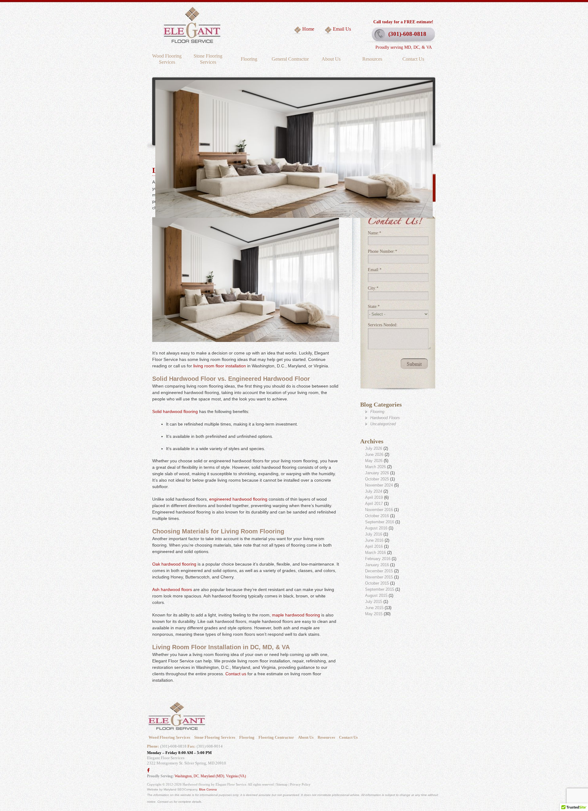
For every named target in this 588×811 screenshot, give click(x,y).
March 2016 (375, 552)
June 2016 (374, 540)
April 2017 (374, 503)
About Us (331, 59)
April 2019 (374, 497)
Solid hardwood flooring (175, 411)
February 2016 (377, 558)
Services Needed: (383, 325)
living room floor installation (219, 365)
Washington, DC (187, 776)
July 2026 (373, 448)
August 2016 (376, 528)
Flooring (249, 59)
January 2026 (377, 473)
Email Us (342, 29)
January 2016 (377, 565)
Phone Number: (382, 251)
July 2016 (373, 534)
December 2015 (379, 571)
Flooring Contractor (276, 737)
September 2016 (379, 522)
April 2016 (374, 546)
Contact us (235, 673)
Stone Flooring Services (208, 59)
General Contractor (290, 59)
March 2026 (375, 466)
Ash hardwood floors (172, 589)
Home (308, 29)
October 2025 (377, 479)
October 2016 (377, 516)
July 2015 (373, 601)
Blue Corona (208, 789)
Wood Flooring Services (167, 59)
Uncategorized (383, 424)
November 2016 (379, 509)
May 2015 (374, 614)
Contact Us (413, 59)
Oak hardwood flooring (174, 564)
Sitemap (282, 784)
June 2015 (374, 607)
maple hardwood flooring (296, 614)
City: (373, 288)
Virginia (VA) (236, 776)
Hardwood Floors (385, 417)
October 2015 (377, 583)
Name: (374, 233)
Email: (375, 269)
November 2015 (379, 577)
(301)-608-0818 (407, 34)
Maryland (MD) (212, 776)
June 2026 (374, 454)
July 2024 (373, 491)
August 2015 (376, 595)
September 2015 (379, 589)
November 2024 (379, 485)
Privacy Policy (300, 784)
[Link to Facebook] (148, 770)
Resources (372, 59)
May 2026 (374, 460)
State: (374, 306)
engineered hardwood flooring (238, 499)
